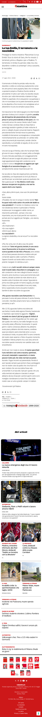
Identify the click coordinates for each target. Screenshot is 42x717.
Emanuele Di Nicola (6, 593)
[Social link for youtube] (37, 2)
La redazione (11, 2)
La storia (21, 711)
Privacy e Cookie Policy (21, 713)
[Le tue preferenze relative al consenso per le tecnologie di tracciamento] (38, 713)
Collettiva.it (21, 685)
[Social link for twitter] (29, 2)
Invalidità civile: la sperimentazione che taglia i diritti (10, 587)
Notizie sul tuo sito (21, 709)
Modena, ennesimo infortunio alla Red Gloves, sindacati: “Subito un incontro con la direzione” (10, 550)
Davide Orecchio (5, 470)
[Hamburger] (3, 7)
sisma (12, 398)
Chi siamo (21, 702)
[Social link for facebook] (32, 2)
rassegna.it (22, 15)
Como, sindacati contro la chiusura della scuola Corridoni (30, 549)
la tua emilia (6, 400)
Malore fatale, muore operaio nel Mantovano (31, 587)
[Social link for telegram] (40, 2)
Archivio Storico (13, 15)
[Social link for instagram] (34, 2)
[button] (31, 78)
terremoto (5, 398)
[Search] (25, 2)
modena (8, 397)
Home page (5, 15)
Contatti (4, 2)
